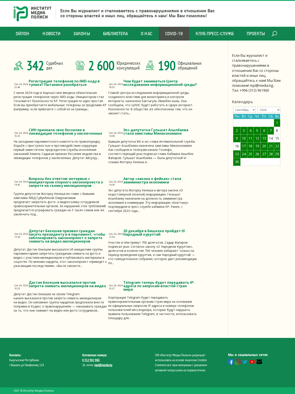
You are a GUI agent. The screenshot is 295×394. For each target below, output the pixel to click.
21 (271, 146)
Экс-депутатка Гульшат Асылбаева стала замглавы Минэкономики (155, 132)
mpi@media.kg (103, 365)
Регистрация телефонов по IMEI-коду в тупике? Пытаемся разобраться (64, 83)
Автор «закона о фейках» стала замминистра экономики (152, 180)
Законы (81, 33)
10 (244, 138)
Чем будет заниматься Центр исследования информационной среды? (160, 83)
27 (264, 154)
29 (277, 154)
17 (244, 146)
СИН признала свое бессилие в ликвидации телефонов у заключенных (65, 132)
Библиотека (115, 33)
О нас (146, 33)
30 (237, 161)
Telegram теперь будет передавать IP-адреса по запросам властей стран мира (159, 286)
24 (244, 154)
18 (250, 146)
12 (257, 138)
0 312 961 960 (90, 360)
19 (257, 146)
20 (264, 146)
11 (250, 138)
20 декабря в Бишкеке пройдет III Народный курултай (154, 233)
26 (257, 154)
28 (271, 154)
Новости (51, 33)
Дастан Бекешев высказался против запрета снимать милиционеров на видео (67, 284)
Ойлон (23, 33)
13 (264, 138)
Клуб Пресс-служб (215, 33)
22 (277, 146)
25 (250, 154)
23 (237, 154)
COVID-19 (174, 33)
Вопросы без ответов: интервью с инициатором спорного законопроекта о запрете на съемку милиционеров (66, 182)
